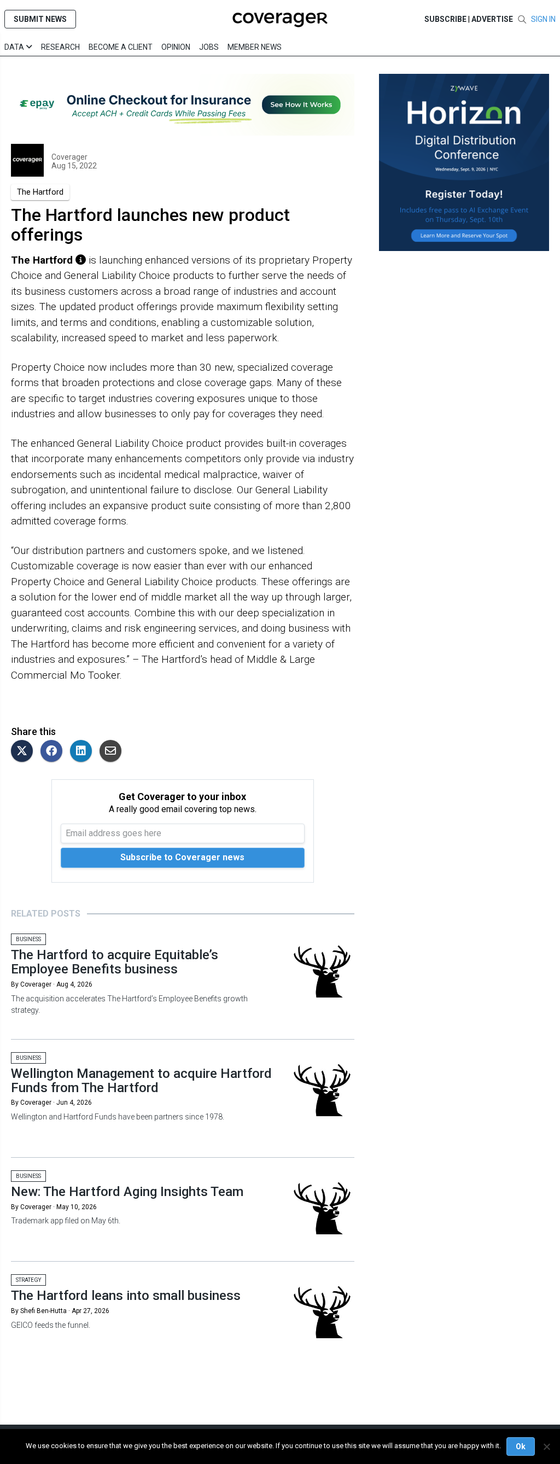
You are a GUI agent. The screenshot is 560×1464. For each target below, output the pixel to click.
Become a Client (121, 47)
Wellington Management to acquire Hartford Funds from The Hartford (141, 1080)
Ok (521, 1446)
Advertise (492, 19)
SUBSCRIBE (445, 19)
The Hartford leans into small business (126, 1295)
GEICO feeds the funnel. (50, 1325)
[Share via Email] (113, 751)
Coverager (69, 157)
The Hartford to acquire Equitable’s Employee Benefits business (114, 962)
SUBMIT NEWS (40, 19)
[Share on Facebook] (54, 751)
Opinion (175, 47)
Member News (255, 47)
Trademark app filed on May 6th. (65, 1220)
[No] (546, 1446)
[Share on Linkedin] (83, 751)
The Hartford (40, 192)
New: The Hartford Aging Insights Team (127, 1191)
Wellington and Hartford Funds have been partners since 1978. (117, 1116)
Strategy (28, 1280)
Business (28, 939)
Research (60, 47)
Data (15, 47)
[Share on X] (24, 751)
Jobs (209, 47)
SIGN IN (543, 19)
